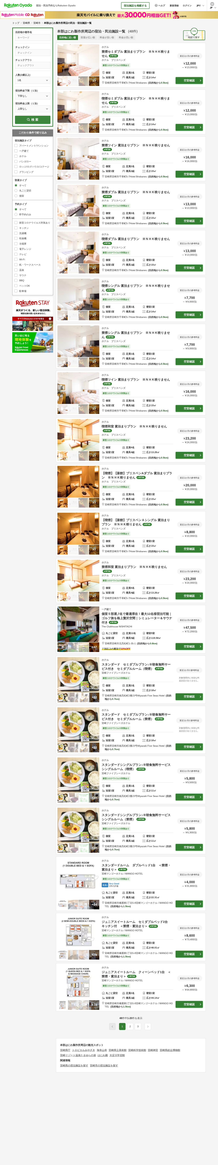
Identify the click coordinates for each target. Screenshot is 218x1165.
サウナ (22, 275)
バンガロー (25, 161)
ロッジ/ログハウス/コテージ (34, 166)
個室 (21, 195)
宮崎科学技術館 (137, 1050)
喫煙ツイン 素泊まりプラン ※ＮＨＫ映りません (136, 379)
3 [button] (138, 1026)
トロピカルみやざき (83, 1050)
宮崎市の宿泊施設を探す (104, 1065)
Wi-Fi (22, 259)
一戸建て (24, 151)
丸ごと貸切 (25, 190)
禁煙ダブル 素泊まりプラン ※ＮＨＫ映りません (136, 192)
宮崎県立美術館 (118, 1050)
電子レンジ (25, 249)
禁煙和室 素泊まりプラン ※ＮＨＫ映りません (134, 567)
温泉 (21, 270)
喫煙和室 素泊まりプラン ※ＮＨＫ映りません (134, 426)
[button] (148, 1026)
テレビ (22, 254)
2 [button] (130, 1026)
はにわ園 (103, 1055)
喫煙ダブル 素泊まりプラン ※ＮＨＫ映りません (136, 239)
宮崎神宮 (153, 1050)
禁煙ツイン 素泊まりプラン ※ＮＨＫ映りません (136, 145)
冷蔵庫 (22, 243)
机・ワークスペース (30, 264)
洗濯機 (22, 233)
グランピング (26, 172)
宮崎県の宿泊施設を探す (74, 1065)
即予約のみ (25, 214)
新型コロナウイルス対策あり (34, 222)
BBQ (21, 280)
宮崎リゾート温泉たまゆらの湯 (78, 1055)
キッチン (24, 228)
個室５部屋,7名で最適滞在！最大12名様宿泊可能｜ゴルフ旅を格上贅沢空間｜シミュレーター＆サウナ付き (137, 618)
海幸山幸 (102, 1050)
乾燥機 (22, 238)
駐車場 (22, 291)
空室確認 (189, 80)
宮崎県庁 (65, 1050)
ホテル (22, 156)
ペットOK (24, 285)
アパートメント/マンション (34, 145)
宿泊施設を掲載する (135, 5)
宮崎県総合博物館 (170, 1050)
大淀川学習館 (117, 1055)
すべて (22, 185)
